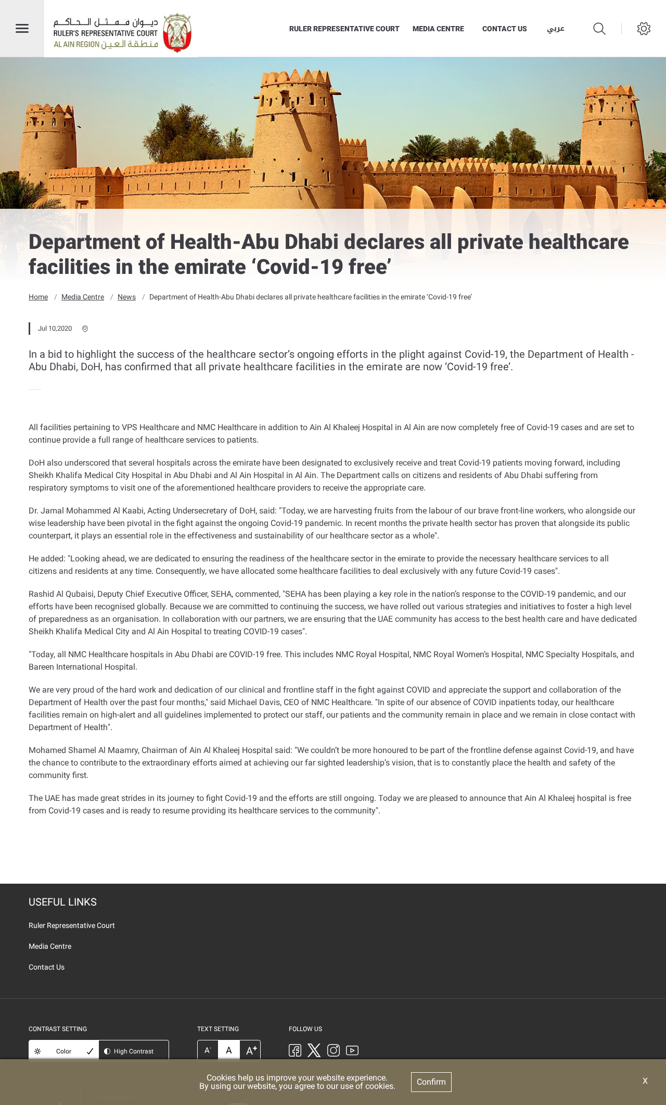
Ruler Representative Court (344, 28)
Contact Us (504, 28)
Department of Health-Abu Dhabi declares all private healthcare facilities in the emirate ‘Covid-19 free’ (310, 297)
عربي (556, 28)
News (127, 297)
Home (38, 297)
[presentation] (32, 389)
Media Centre (438, 28)
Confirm (431, 1082)
